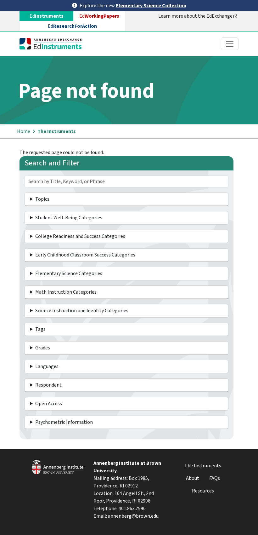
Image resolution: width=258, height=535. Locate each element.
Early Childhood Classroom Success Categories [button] (85, 254)
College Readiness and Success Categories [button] (80, 236)
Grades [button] (42, 347)
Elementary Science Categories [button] (68, 273)
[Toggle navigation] (229, 43)
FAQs (214, 478)
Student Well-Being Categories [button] (68, 217)
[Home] (53, 43)
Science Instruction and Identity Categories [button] (81, 310)
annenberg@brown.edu (133, 516)
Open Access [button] (48, 403)
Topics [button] (42, 199)
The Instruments (56, 131)
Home (23, 131)
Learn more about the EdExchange (195, 16)
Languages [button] (47, 366)
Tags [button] (40, 329)
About (192, 478)
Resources (203, 490)
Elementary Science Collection (151, 5)
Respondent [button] (48, 385)
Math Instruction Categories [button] (66, 292)
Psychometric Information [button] (64, 422)
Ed (99, 16)
